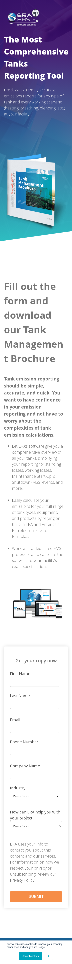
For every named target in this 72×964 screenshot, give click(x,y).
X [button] (49, 956)
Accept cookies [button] (30, 956)
